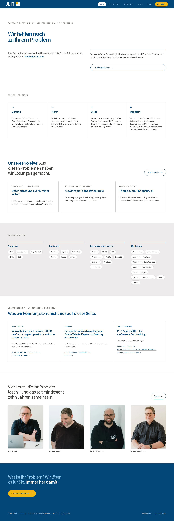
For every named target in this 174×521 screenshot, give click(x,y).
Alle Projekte (155, 172)
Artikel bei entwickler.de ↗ (26, 352)
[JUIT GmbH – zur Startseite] (13, 4)
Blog (140, 4)
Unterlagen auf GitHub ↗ (129, 352)
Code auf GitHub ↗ (21, 355)
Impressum (146, 513)
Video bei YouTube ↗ (127, 346)
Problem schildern (103, 67)
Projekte (129, 4)
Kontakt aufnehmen (21, 493)
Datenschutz (160, 513)
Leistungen (114, 4)
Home (102, 4)
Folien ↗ (69, 355)
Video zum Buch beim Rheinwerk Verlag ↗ (136, 349)
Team (149, 4)
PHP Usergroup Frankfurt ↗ (77, 352)
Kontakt (161, 4)
